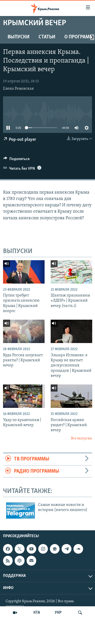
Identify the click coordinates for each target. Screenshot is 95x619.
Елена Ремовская (18, 89)
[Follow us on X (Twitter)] (19, 549)
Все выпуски (81, 438)
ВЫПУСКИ (18, 37)
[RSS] (8, 561)
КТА (36, 613)
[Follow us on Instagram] (43, 549)
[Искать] (80, 612)
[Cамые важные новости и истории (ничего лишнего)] (20, 510)
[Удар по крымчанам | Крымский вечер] (24, 396)
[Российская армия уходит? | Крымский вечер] (71, 396)
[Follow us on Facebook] (8, 549)
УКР (58, 613)
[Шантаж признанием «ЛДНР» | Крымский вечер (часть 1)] (71, 272)
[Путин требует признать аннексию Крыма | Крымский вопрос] (24, 272)
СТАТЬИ (47, 37)
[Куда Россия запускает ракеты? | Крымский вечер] (24, 331)
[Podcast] (19, 561)
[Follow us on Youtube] (31, 549)
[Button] (16, 160)
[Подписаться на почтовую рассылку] (31, 561)
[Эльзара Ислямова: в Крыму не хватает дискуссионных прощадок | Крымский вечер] (71, 331)
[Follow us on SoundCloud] (78, 549)
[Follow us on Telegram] (66, 549)
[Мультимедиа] (15, 612)
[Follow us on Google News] (55, 549)
